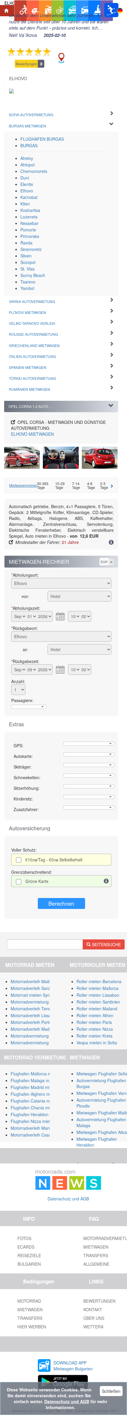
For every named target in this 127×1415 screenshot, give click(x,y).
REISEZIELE (29, 1255)
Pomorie (28, 230)
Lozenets (29, 217)
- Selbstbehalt (53, 860)
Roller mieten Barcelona (98, 981)
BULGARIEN (29, 1264)
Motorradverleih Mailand (33, 981)
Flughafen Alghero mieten (35, 1094)
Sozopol (27, 262)
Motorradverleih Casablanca (37, 1135)
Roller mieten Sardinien (98, 1002)
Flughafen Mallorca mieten (36, 1074)
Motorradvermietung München (39, 1036)
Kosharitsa (30, 210)
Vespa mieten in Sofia (96, 1043)
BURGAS (29, 145)
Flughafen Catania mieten (35, 1101)
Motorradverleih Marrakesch (37, 1128)
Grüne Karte (36, 881)
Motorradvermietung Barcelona (40, 1002)
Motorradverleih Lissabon (34, 1015)
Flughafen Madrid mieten (34, 1087)
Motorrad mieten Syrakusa (35, 995)
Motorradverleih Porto (31, 1022)
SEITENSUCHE (106, 944)
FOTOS (24, 1238)
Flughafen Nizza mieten (33, 1121)
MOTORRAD (29, 1301)
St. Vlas (27, 269)
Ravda (26, 243)
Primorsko (29, 236)
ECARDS (25, 1247)
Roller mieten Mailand (96, 1009)
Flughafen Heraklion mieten (36, 1114)
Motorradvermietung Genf (35, 1043)
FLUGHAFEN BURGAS (42, 139)
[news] (68, 1178)
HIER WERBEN (31, 1327)
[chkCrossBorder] (106, 881)
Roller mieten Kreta (94, 1036)
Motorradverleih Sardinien (35, 988)
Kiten (25, 204)
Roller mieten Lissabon (97, 995)
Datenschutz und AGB (68, 1199)
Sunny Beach (32, 275)
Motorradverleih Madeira (34, 1029)
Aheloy (26, 158)
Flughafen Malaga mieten (34, 1080)
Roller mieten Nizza (94, 1029)
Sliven (26, 256)
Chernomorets (33, 171)
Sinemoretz (31, 249)
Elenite (26, 184)
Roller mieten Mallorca (97, 988)
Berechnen (61, 903)
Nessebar (29, 223)
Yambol (27, 288)
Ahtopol (27, 165)
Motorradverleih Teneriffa (34, 1009)
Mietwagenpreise (23, 485)
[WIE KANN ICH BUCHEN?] (111, 543)
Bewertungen (26, 63)
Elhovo (26, 191)
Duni (24, 178)
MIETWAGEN (32, 434)
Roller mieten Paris (94, 1022)
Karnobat (29, 197)
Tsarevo (27, 282)
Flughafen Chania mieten (34, 1108)
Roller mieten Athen (94, 1015)
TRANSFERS (29, 1318)
